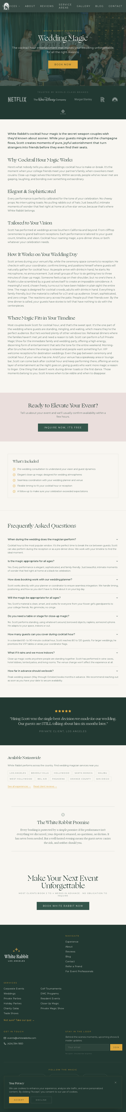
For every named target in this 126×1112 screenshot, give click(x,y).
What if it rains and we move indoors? (31, 652)
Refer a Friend (73, 966)
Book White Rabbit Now (63, 906)
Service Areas (65, 6)
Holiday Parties (13, 1003)
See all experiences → (19, 786)
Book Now (62, 64)
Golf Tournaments (51, 988)
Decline (41, 1100)
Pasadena (58, 779)
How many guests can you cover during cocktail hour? (41, 634)
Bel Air (42, 779)
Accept (19, 1100)
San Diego (102, 779)
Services (9, 6)
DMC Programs (50, 993)
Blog (99, 6)
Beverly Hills (40, 773)
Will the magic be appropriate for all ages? (34, 597)
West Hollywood (21, 779)
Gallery (84, 6)
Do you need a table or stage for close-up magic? (38, 616)
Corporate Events (14, 988)
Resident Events (50, 998)
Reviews (47, 6)
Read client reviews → (45, 786)
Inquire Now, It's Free (63, 427)
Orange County (80, 779)
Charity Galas (11, 1008)
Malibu (102, 773)
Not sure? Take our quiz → (19, 1020)
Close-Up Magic (50, 1003)
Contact (115, 6)
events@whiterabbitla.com (21, 1038)
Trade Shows (11, 1013)
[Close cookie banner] (115, 1082)
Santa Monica (84, 773)
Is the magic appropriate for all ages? (31, 561)
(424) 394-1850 (15, 1043)
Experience (72, 941)
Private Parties (12, 998)
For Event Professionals (79, 971)
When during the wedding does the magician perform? (42, 539)
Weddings (10, 993)
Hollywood (61, 773)
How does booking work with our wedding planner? (40, 579)
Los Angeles (18, 773)
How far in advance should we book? (31, 670)
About (30, 6)
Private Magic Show (52, 1008)
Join (116, 1047)
